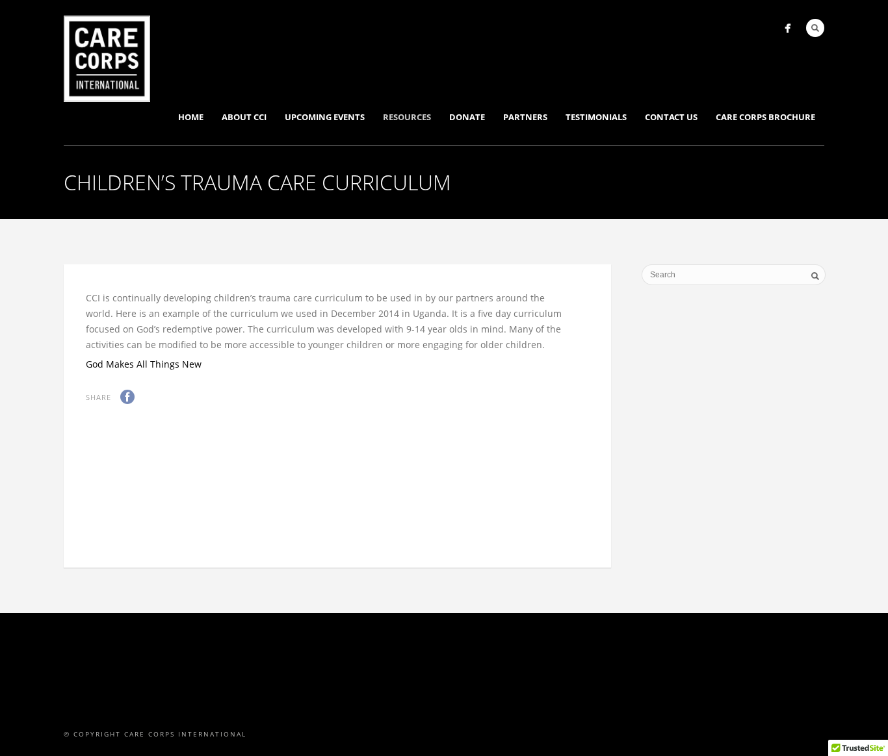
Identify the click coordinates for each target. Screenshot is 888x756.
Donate (467, 117)
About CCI (244, 117)
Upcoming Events (325, 117)
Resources (407, 117)
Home (190, 117)
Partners (525, 117)
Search (815, 28)
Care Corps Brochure (765, 117)
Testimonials (596, 117)
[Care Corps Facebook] (787, 28)
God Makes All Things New (144, 364)
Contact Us (671, 117)
